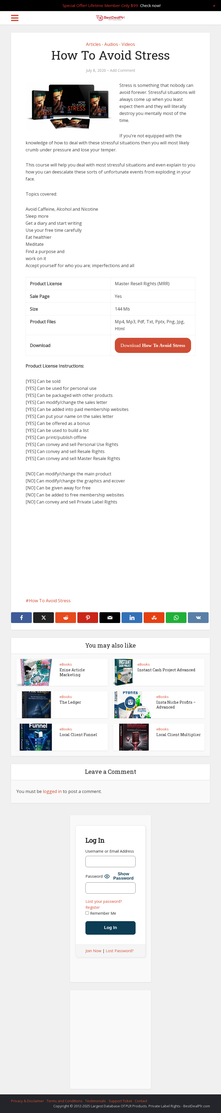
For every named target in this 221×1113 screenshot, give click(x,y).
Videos (128, 44)
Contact (141, 1100)
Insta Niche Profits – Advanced (176, 705)
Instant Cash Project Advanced (166, 669)
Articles (93, 44)
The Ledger (70, 702)
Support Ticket (120, 1100)
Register (92, 907)
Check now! (150, 5)
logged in (52, 791)
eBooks (66, 664)
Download (152, 345)
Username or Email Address (109, 851)
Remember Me (102, 913)
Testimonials (95, 1100)
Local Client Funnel (78, 734)
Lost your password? (103, 901)
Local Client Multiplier (178, 734)
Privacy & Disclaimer (27, 1100)
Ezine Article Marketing (72, 672)
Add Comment (122, 70)
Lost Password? (119, 950)
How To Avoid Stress (50, 601)
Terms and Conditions (64, 1100)
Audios (111, 44)
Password (94, 876)
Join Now (93, 950)
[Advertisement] (110, 551)
